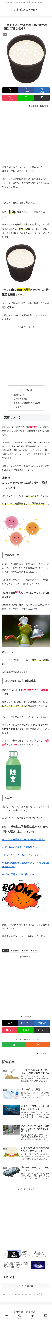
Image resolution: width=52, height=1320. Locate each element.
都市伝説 (16, 951)
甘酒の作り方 (21, 399)
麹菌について (19, 395)
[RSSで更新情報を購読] (38, 1044)
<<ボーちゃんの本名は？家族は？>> (19, 847)
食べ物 (35, 951)
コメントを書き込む (26, 1286)
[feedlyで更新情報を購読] (14, 1044)
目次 (22, 389)
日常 (6, 951)
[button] (42, 98)
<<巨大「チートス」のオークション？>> (21, 855)
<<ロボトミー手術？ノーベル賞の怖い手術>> (23, 839)
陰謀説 (26, 951)
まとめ (18, 407)
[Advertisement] (26, 135)
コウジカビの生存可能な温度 (28, 403)
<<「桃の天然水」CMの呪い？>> (18, 874)
